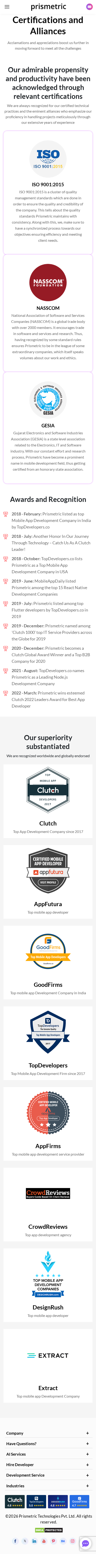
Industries (15, 1485)
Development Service (25, 1475)
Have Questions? (21, 1443)
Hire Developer (20, 1464)
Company (14, 1433)
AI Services (16, 1454)
